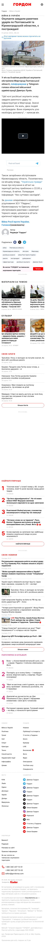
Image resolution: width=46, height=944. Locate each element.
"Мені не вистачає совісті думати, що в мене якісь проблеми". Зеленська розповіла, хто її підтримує (25, 686)
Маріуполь (6, 802)
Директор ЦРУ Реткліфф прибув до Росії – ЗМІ (22, 636)
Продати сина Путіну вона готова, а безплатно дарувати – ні (20, 368)
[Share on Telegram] (24, 242)
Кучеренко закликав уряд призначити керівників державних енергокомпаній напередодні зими (22, 643)
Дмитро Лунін (37, 262)
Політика (5, 731)
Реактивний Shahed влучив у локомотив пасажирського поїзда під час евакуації (24, 511)
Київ (3, 779)
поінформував (18, 84)
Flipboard (30, 815)
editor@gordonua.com (14, 873)
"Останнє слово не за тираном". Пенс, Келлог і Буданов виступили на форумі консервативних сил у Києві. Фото (23, 522)
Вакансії (5, 840)
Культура (5, 746)
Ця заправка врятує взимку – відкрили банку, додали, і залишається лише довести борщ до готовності (13, 338)
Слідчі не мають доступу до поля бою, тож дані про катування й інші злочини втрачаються (22, 396)
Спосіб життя (7, 754)
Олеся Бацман (32, 807)
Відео (25, 758)
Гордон (4, 11)
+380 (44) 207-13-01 (13, 867)
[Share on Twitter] (19, 242)
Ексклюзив (27, 750)
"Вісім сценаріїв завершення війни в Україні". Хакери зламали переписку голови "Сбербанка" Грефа (23, 573)
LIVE (24, 746)
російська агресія (9, 255)
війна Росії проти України (26, 255)
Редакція (5, 844)
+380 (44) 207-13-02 (14, 870)
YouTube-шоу (28, 765)
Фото (25, 754)
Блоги (25, 739)
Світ (3, 739)
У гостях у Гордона (30, 735)
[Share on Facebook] (14, 242)
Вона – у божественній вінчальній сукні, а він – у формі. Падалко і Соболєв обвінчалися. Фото (25, 663)
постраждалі (15, 258)
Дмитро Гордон (33, 780)
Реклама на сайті (8, 848)
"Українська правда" (31, 182)
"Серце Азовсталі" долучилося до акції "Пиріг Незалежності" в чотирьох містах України (21, 629)
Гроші (4, 735)
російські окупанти (23, 262)
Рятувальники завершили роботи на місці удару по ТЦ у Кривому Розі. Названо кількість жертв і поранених (22, 563)
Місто (4, 775)
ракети (5, 258)
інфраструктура (8, 262)
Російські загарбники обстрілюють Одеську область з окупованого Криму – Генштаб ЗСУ (11, 303)
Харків (4, 795)
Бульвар (7, 316)
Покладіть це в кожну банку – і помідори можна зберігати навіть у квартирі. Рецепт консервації (24, 675)
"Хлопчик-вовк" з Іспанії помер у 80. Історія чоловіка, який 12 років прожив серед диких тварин (25, 489)
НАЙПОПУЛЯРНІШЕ (11, 481)
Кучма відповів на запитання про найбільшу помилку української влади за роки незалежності (25, 534)
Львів (4, 783)
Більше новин (23, 649)
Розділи (26, 723)
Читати (38, 269)
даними (9, 200)
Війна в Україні (14, 11)
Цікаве (4, 765)
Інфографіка (6, 761)
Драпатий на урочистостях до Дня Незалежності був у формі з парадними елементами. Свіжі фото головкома (23, 698)
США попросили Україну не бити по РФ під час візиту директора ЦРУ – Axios (21, 601)
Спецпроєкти (28, 769)
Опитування (27, 761)
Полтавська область (17, 248)
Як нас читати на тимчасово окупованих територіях (10, 857)
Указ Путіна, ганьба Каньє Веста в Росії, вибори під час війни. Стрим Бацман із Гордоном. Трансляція (27, 620)
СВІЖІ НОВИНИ (9, 555)
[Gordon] (22, 5)
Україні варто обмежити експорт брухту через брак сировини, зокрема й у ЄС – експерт (21, 583)
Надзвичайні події (8, 758)
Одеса (4, 787)
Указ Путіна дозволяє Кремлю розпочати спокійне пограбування (19, 377)
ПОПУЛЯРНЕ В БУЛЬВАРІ (14, 655)
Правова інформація (9, 851)
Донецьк (5, 791)
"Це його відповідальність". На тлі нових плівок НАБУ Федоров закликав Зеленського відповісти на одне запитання (25, 500)
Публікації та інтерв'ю (31, 731)
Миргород (35, 251)
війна (4, 248)
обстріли (26, 251)
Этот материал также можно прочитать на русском (22, 37)
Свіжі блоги (8, 354)
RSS (28, 819)
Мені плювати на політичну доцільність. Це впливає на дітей (18, 386)
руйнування (27, 258)
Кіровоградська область (11, 251)
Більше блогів (23, 405)
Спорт (4, 743)
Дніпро (4, 798)
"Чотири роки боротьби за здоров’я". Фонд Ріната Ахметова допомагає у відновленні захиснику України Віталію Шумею (23, 610)
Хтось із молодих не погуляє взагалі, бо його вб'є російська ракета (23, 359)
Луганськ (5, 806)
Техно (4, 750)
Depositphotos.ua (31, 898)
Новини (4, 723)
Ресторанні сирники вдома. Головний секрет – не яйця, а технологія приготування (25, 709)
